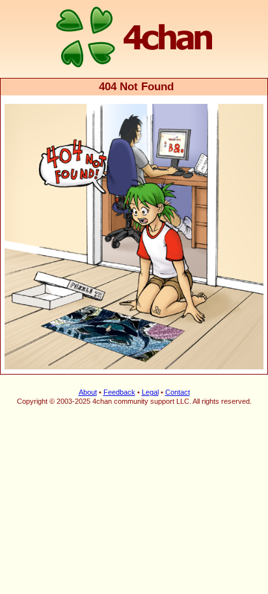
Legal (150, 392)
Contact (177, 392)
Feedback (119, 392)
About (88, 392)
